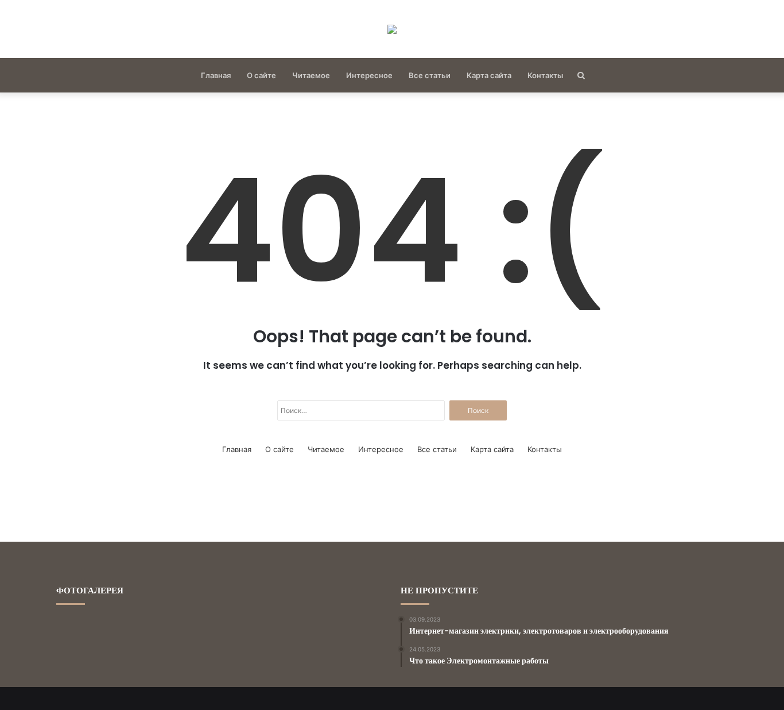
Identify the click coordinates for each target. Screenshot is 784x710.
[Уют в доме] (392, 29)
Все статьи (430, 75)
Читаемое (311, 75)
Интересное (369, 75)
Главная (216, 75)
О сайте (261, 75)
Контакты (545, 75)
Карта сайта (489, 75)
